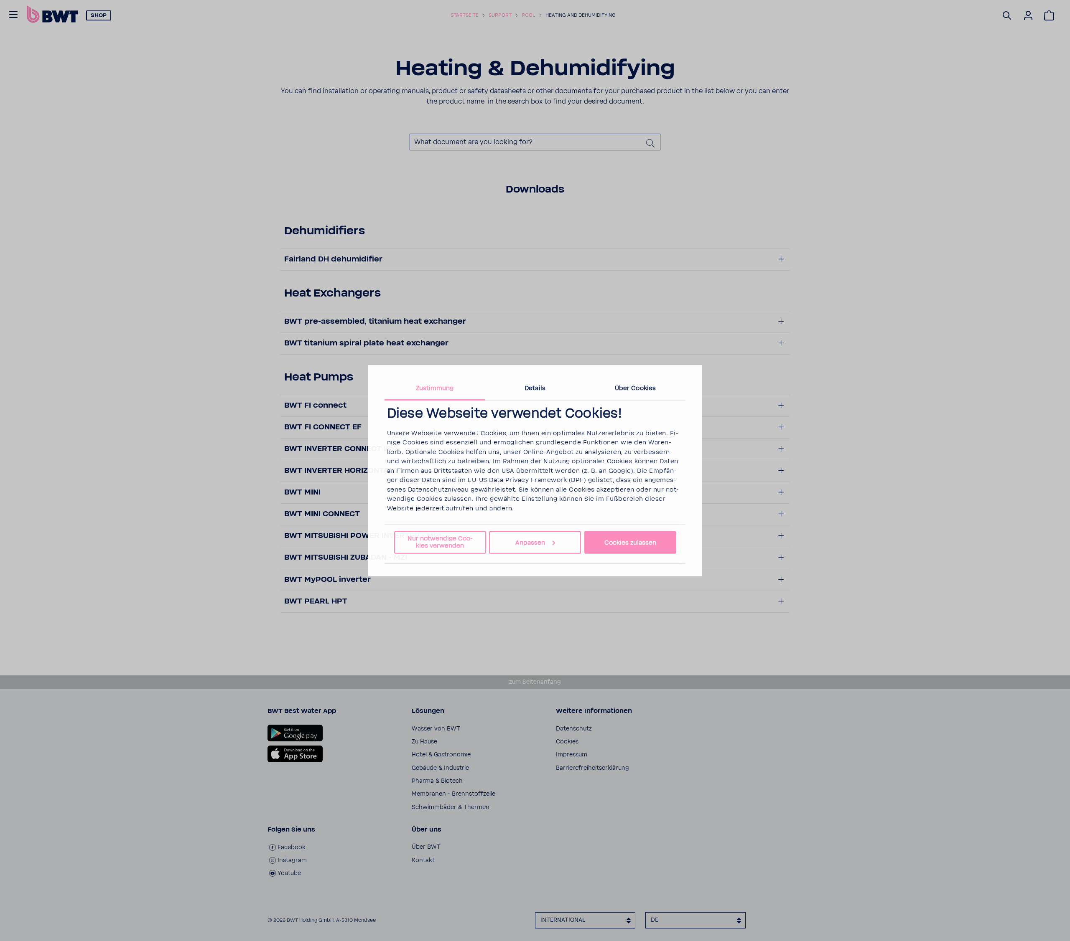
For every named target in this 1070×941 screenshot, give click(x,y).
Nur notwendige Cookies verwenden (440, 542)
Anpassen (530, 542)
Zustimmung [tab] (435, 387)
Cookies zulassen (630, 542)
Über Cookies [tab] (635, 387)
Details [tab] (535, 387)
